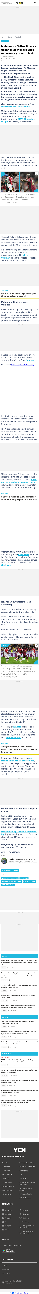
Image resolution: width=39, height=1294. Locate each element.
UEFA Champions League (10, 870)
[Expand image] (37, 173)
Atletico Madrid (13, 737)
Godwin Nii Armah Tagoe (10, 58)
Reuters (17, 726)
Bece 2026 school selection (11, 881)
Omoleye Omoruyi (29, 58)
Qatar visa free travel (10, 878)
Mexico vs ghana (29, 881)
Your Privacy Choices (22, 1293)
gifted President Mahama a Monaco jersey (19, 481)
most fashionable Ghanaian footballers (17, 759)
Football (18, 37)
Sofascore (31, 360)
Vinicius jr (24, 878)
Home (3, 37)
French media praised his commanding (19, 833)
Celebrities (4, 980)
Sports (10, 37)
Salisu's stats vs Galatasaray (22, 365)
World (3, 1085)
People (4, 1065)
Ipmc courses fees (8, 884)
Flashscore (6, 565)
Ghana (3, 967)
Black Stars (23, 554)
